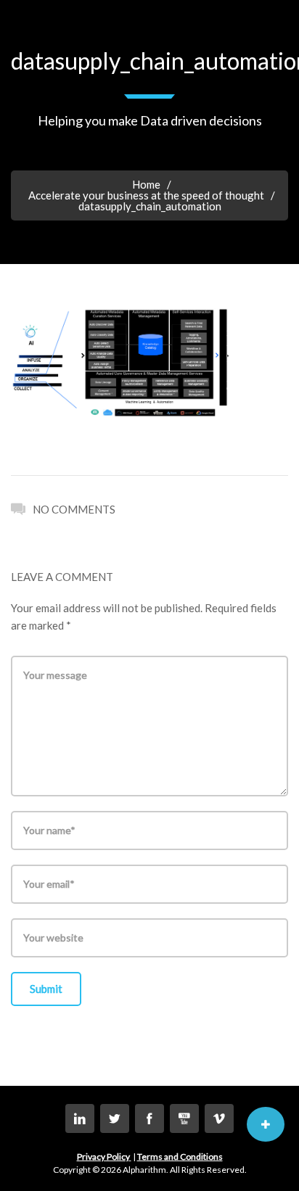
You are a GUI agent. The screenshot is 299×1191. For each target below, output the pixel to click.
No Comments (74, 509)
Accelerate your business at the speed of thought (146, 195)
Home (146, 184)
